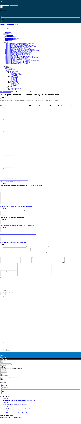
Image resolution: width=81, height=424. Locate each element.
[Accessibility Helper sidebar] (3, 360)
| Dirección (7, 70)
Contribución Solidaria (14, 80)
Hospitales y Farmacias (15, 83)
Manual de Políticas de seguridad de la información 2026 (15, 286)
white (5, 368)
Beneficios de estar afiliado (15, 73)
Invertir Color (3, 373)
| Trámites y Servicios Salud (11, 69)
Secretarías (5, 91)
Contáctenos (3, 357)
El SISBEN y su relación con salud (16, 74)
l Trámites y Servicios (9, 68)
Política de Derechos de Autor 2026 (11, 285)
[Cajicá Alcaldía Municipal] (9, 24)
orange (15, 368)
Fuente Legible (3, 365)
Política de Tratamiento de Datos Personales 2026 (14, 284)
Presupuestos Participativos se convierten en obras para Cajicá (21, 185)
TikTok (1, 358)
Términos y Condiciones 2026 (10, 283)
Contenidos (11, 91)
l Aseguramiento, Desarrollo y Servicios (13, 71)
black (2, 368)
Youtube (2, 354)
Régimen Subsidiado (14, 78)
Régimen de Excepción (14, 79)
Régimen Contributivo (14, 77)
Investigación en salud (12, 89)
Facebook (2, 353)
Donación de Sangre (14, 84)
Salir (1, 374)
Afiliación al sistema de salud (13, 72)
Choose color (3, 367)
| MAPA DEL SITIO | (6, 350)
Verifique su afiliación (14, 75)
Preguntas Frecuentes (12, 86)
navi (21, 368)
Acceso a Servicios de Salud (13, 82)
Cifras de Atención (14, 85)
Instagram (2, 355)
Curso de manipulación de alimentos (10, 181)
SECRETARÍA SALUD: (8, 67)
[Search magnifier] (1, 7)
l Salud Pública (9, 87)
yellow (19, 368)
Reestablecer (3, 370)
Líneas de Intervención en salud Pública (15, 88)
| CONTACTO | (5, 349)
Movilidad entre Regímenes (13, 76)
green (7, 368)
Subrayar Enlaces (3, 369)
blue (10, 368)
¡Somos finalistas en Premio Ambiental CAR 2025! (14, 180)
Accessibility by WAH (4, 375)
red (12, 368)
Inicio (1, 91)
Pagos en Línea (3, 359)
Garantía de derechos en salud (14, 81)
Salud (8, 91)
